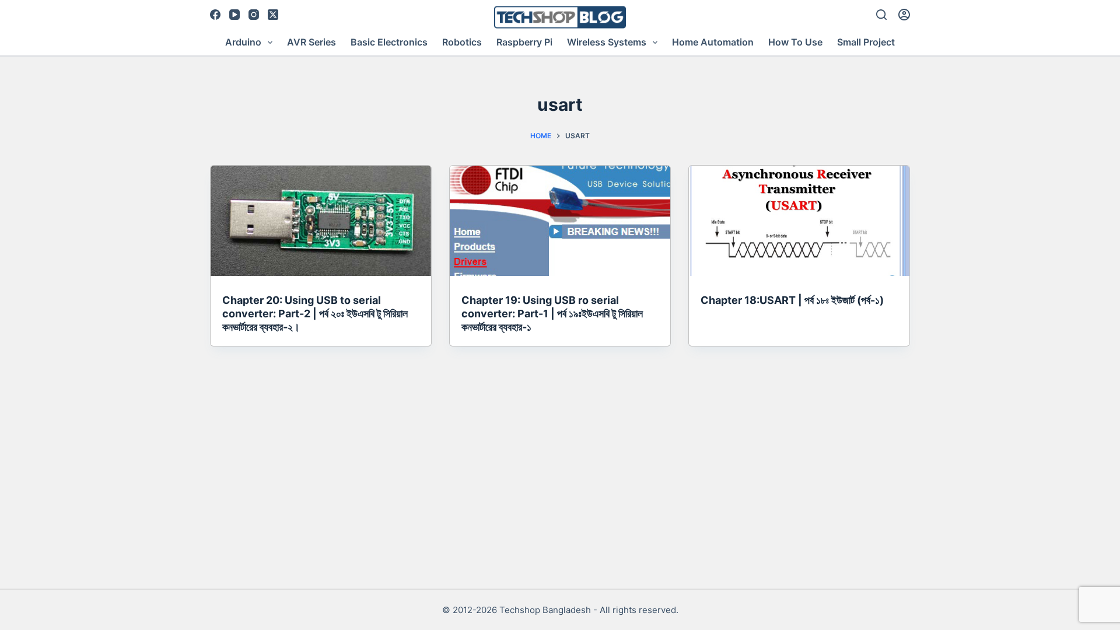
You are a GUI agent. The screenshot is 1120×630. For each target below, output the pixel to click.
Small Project (866, 42)
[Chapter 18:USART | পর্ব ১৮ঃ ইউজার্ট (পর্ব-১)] (799, 221)
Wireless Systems (606, 42)
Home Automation (713, 42)
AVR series (311, 42)
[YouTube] (234, 14)
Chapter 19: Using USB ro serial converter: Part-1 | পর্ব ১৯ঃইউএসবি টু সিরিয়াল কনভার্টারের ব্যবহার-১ (552, 314)
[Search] (881, 14)
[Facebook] (215, 14)
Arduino (243, 42)
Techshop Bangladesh (545, 609)
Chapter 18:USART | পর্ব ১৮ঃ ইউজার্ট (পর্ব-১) (792, 300)
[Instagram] (254, 14)
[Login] (904, 14)
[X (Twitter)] (273, 14)
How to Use (795, 42)
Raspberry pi (524, 42)
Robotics (462, 42)
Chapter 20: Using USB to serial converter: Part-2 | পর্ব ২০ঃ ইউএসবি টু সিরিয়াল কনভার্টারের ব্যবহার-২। (315, 314)
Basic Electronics (389, 42)
